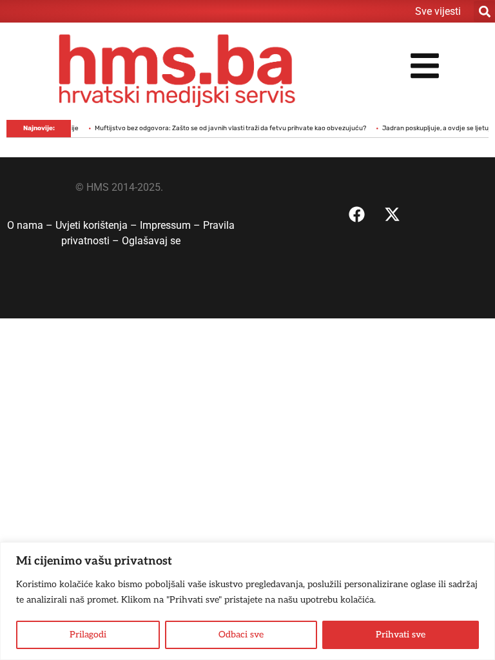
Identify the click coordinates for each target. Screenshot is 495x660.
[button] (484, 11)
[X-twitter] (392, 214)
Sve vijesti (438, 11)
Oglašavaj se (151, 241)
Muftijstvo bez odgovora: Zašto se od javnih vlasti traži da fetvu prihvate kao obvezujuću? (224, 128)
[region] (247, 601)
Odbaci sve (241, 634)
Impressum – (171, 225)
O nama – (31, 225)
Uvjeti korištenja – (97, 225)
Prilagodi (88, 634)
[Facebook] (357, 214)
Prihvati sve (400, 634)
